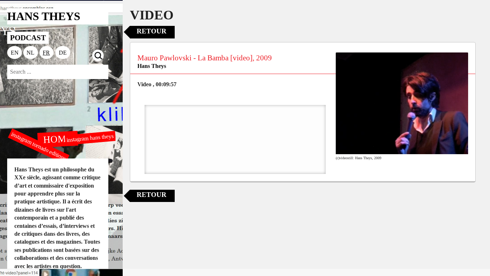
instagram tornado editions (38, 146)
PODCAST (28, 37)
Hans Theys (151, 66)
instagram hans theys (90, 138)
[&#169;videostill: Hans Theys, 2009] (402, 103)
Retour (151, 31)
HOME (57, 139)
